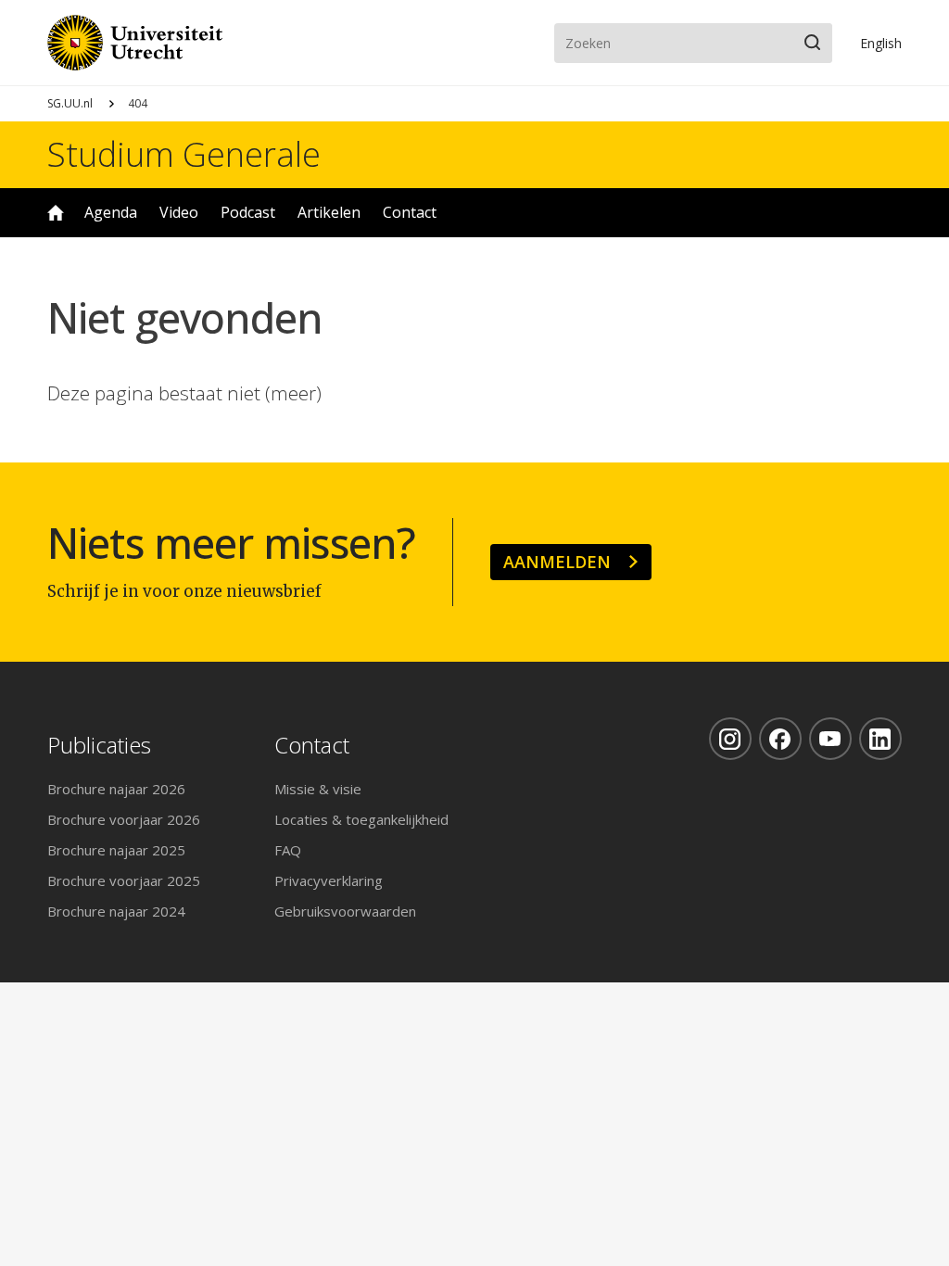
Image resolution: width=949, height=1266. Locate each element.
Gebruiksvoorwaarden (345, 911)
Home (55, 212)
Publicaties (99, 745)
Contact (410, 212)
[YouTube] (830, 738)
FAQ (287, 850)
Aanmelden (557, 562)
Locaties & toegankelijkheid (361, 819)
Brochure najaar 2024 (116, 911)
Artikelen (329, 212)
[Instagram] (730, 738)
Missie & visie (317, 788)
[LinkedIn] (880, 738)
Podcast (248, 212)
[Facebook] (780, 738)
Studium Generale (184, 154)
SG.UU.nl (70, 103)
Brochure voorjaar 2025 (123, 880)
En (881, 43)
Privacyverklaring (328, 880)
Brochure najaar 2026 (116, 788)
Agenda (110, 212)
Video (178, 212)
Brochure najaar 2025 (116, 850)
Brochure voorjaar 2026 (123, 819)
